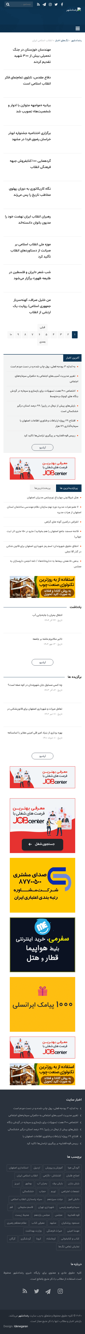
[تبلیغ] (42, 469)
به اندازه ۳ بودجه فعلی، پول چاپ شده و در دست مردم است (42, 366)
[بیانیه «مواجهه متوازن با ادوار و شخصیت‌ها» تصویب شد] (68, 111)
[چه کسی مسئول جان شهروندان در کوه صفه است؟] (73, 691)
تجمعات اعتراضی (70, 1191)
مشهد (53, 1223)
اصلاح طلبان (72, 1175)
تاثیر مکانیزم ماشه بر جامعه (47, 639)
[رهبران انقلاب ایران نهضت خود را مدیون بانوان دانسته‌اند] (68, 223)
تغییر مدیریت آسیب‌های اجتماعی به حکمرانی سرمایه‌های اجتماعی (43, 1115)
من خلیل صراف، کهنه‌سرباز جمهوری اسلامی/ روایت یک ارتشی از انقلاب (32, 306)
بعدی (42, 342)
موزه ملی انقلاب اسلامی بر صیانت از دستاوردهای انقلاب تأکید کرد (30, 250)
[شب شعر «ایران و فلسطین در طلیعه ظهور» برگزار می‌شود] (68, 278)
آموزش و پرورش (54, 1168)
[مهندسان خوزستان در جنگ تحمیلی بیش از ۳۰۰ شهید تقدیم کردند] (68, 56)
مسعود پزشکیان (70, 1223)
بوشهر (28, 1183)
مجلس (58, 1215)
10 (11, 335)
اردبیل (37, 1168)
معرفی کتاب (38, 1223)
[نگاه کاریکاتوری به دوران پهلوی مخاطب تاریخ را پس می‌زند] (68, 195)
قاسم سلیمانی (25, 1207)
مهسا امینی (73, 1231)
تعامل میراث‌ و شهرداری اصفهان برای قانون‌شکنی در (34, 709)
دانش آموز (73, 1199)
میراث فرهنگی (54, 1231)
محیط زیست (22, 1215)
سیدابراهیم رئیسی (69, 1207)
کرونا (38, 1238)
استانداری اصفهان (18, 1168)
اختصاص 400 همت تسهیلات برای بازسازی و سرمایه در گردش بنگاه (42, 1122)
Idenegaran (21, 1327)
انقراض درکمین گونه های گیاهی (61, 522)
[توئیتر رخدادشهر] (36, 1291)
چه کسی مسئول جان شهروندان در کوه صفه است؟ (35, 685)
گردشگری (26, 1238)
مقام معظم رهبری (16, 1223)
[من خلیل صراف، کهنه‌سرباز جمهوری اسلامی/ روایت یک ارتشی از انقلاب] (68, 306)
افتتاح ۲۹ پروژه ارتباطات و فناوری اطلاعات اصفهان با (50, 1136)
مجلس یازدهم (42, 1215)
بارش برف (57, 1183)
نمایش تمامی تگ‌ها (68, 1246)
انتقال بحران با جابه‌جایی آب (47, 615)
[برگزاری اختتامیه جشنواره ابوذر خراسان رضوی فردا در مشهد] (68, 139)
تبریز (17, 1183)
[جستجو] (8, 4)
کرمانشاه (51, 1238)
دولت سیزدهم (55, 1199)
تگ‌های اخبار (61, 40)
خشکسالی (28, 1191)
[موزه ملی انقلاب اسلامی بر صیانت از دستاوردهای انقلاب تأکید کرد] (68, 250)
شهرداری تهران (46, 1207)
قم (11, 1207)
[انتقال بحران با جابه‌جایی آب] (73, 621)
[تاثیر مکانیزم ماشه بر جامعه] (73, 645)
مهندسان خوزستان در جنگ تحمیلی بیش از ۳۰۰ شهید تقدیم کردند (32, 55)
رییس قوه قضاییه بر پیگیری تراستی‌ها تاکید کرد (49, 435)
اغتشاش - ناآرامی (52, 1175)
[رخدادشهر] (62, 15)
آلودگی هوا (73, 1168)
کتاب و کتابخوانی (70, 1238)
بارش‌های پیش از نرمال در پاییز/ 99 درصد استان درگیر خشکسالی (43, 1129)
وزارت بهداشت (33, 1231)
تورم (53, 1191)
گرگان (12, 1238)
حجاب (42, 1191)
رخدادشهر (76, 40)
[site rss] (24, 1291)
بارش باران (73, 1183)
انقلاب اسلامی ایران (27, 1175)
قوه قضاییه (73, 1215)
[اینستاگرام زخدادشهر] (60, 1291)
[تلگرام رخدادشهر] (48, 1291)
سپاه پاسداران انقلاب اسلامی (26, 1199)
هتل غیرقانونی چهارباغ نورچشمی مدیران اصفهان (52, 497)
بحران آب (42, 1183)
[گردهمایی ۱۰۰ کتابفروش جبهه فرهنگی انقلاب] (68, 167)
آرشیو (42, 448)
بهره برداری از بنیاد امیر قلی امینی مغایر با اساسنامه (35, 733)
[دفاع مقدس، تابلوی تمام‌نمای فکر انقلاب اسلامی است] (68, 84)
